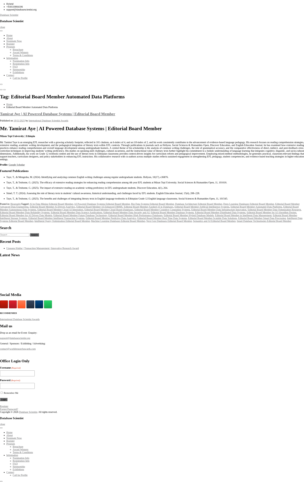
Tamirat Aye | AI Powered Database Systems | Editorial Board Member (57, 114)
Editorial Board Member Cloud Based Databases (108, 209)
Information (12, 58)
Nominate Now (14, 41)
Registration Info (21, 63)
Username (10, 367)
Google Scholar (17, 164)
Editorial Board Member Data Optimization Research (274, 209)
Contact (10, 75)
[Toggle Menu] (1, 30)
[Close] (1, 84)
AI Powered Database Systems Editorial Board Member (102, 204)
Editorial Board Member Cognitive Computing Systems (162, 209)
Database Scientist (9, 15)
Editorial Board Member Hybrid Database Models (189, 215)
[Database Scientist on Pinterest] (13, 304)
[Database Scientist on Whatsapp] (48, 304)
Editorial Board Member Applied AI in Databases (148, 206)
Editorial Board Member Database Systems (172, 212)
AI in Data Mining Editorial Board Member (51, 204)
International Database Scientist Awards (48, 120)
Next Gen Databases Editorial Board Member (169, 221)
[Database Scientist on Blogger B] (21, 304)
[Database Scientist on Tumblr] (30, 304)
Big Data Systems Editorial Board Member (152, 204)
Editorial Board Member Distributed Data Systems (220, 212)
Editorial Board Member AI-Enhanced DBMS (99, 206)
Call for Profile (20, 78)
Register (10, 44)
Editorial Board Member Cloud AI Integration (60, 209)
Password (10, 380)
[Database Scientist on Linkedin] (39, 304)
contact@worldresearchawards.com (18, 349)
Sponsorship (19, 69)
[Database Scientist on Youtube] (4, 304)
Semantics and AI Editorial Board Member (214, 221)
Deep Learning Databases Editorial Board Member (248, 204)
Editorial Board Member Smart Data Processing (262, 218)
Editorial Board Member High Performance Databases (135, 215)
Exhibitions (18, 72)
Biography (15, 204)
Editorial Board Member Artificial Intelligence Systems (201, 206)
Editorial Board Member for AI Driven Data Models (26, 215)
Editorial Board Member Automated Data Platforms (256, 206)
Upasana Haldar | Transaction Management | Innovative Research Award (42, 248)
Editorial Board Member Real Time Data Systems (162, 218)
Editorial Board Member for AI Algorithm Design (271, 212)
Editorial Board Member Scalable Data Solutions (212, 218)
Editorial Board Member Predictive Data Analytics (111, 218)
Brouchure (18, 49)
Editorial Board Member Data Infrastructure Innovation (218, 209)
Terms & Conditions (23, 55)
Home (9, 35)
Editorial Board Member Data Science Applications (76, 212)
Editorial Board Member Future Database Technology (80, 215)
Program (10, 46)
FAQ (15, 66)
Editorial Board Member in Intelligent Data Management (243, 215)
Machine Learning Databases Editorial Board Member (118, 221)
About (9, 38)
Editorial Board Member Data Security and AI (126, 212)
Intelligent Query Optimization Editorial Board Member (62, 221)
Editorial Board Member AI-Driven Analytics (52, 206)
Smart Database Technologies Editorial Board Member (264, 221)
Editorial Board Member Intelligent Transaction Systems (56, 218)
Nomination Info (21, 61)
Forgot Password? (9, 409)
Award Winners (20, 52)
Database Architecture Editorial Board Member (198, 204)
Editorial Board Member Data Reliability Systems (25, 212)
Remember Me (11, 393)
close (2, 27)
